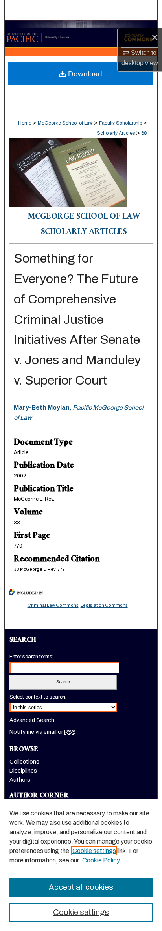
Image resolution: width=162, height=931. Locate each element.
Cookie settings (94, 851)
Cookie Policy (101, 860)
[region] (81, 865)
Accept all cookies (81, 887)
